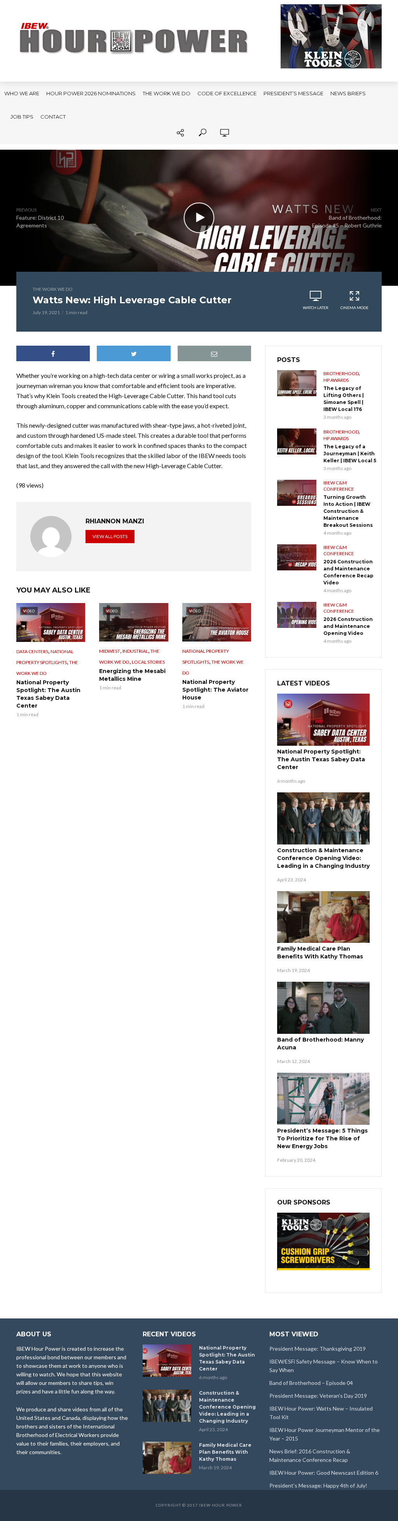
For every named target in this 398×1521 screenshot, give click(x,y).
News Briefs (348, 93)
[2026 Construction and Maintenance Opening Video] (296, 615)
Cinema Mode (354, 307)
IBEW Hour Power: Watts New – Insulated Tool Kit (321, 1412)
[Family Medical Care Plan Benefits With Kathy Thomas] (323, 917)
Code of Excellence (227, 93)
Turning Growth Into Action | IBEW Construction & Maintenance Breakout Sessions (348, 511)
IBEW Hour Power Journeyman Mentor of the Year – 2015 (324, 1434)
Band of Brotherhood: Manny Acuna (320, 1043)
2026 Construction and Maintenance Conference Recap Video (348, 572)
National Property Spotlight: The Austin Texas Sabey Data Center (48, 694)
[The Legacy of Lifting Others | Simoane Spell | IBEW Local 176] (296, 383)
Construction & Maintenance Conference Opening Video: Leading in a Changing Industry (323, 858)
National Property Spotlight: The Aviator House (215, 689)
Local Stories (148, 662)
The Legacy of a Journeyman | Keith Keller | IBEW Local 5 (349, 453)
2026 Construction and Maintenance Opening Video (348, 626)
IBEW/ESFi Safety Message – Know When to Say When (323, 1365)
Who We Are (21, 93)
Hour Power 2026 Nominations (91, 93)
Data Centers (32, 651)
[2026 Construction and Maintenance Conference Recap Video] (296, 557)
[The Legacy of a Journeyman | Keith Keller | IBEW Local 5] (296, 441)
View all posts (110, 536)
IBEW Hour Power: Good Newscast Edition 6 (323, 1472)
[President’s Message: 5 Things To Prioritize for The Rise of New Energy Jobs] (323, 1099)
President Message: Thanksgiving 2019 (317, 1348)
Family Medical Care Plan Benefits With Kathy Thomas (320, 952)
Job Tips (21, 117)
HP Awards (336, 380)
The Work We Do (166, 93)
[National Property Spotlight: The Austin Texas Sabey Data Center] (323, 720)
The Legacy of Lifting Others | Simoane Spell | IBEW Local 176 (343, 398)
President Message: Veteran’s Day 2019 (318, 1395)
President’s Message (293, 93)
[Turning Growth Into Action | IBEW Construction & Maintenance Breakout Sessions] (296, 493)
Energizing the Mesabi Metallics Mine (132, 675)
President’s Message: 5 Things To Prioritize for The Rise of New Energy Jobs (322, 1138)
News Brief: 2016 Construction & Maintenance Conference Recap (309, 1455)
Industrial (135, 651)
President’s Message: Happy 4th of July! (318, 1485)
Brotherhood (341, 373)
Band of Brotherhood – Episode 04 (311, 1382)
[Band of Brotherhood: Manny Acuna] (323, 1008)
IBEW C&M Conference (338, 486)
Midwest (109, 651)
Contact (53, 117)
